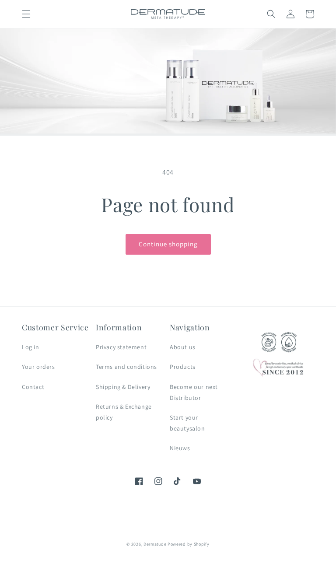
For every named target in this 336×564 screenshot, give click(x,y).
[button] (26, 14)
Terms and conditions (126, 367)
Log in (30, 347)
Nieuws (180, 448)
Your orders (38, 367)
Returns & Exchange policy (124, 412)
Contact (33, 387)
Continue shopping (168, 244)
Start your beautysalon (187, 422)
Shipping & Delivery (123, 387)
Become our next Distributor (194, 392)
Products (183, 367)
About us (183, 347)
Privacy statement (121, 347)
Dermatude (155, 544)
